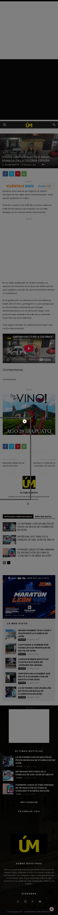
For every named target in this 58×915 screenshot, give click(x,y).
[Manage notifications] (52, 909)
